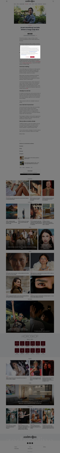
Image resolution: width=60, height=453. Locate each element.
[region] (30, 52)
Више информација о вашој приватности (33, 51)
